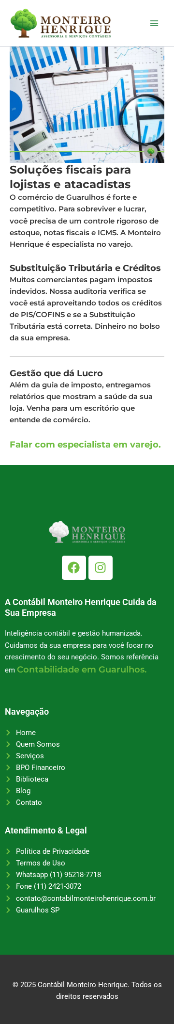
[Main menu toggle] (154, 23)
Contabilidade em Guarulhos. (81, 669)
